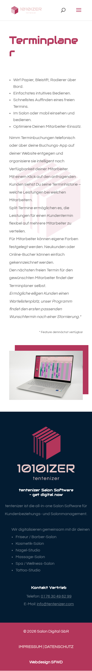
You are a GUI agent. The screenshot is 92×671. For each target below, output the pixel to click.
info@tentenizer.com (55, 604)
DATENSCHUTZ (58, 647)
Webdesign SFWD (46, 662)
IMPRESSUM (30, 647)
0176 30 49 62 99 (56, 596)
